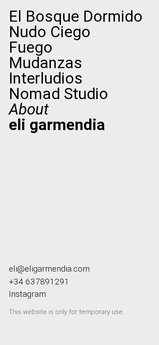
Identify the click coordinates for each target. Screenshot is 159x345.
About (29, 109)
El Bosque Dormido (76, 17)
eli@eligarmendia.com (49, 269)
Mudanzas (45, 63)
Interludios (46, 78)
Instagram (27, 294)
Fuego (31, 47)
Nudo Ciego (50, 32)
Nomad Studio (58, 94)
